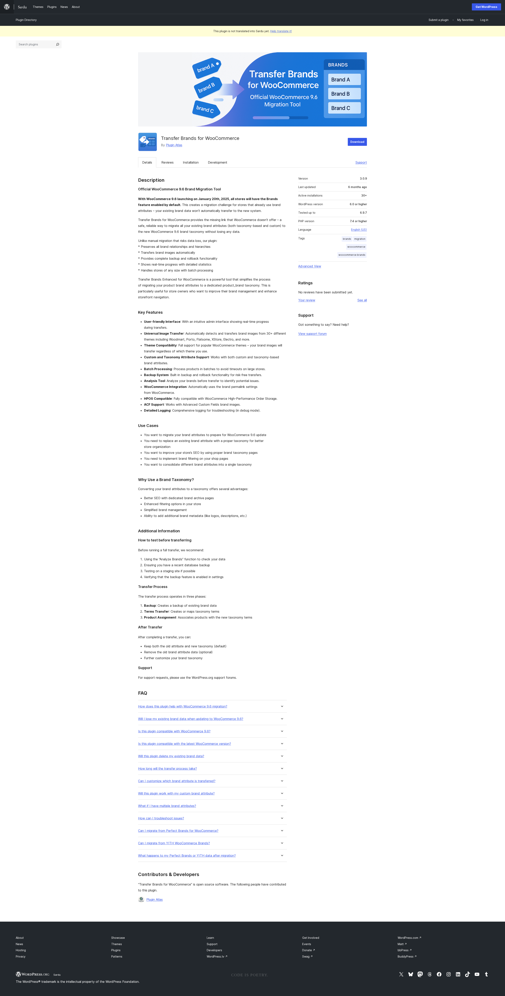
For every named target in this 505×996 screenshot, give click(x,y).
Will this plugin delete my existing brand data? (171, 756)
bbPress (405, 950)
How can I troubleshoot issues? (161, 818)
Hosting (21, 950)
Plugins (116, 950)
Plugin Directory (26, 20)
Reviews (167, 162)
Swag (307, 956)
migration (359, 238)
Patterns (116, 956)
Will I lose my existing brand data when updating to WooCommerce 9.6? (190, 719)
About (20, 937)
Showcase (118, 937)
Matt (402, 944)
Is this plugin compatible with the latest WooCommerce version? (184, 744)
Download (357, 141)
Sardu (57, 974)
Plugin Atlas (174, 145)
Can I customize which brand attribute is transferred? (176, 781)
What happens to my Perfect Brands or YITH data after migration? (187, 855)
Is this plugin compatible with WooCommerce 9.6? (174, 731)
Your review (306, 300)
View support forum (312, 334)
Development (217, 162)
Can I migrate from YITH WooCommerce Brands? (174, 843)
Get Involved (310, 937)
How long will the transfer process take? (167, 768)
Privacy (20, 956)
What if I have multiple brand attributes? (167, 806)
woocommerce (356, 246)
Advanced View (309, 266)
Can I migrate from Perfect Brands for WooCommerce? (178, 831)
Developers (214, 950)
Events (306, 944)
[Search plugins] (58, 44)
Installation (191, 162)
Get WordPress (486, 6)
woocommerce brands (352, 254)
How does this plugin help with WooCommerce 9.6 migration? (182, 706)
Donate (308, 950)
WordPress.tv (217, 956)
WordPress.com (410, 937)
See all (362, 300)
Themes (116, 944)
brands (347, 238)
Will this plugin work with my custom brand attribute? (176, 793)
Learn (210, 937)
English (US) (359, 229)
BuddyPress (407, 956)
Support (361, 162)
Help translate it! (281, 31)
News (19, 944)
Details (147, 162)
